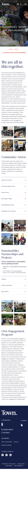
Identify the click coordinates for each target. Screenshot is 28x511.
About (16, 49)
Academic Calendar (6, 445)
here (23, 399)
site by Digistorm (18, 465)
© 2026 (8, 463)
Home (10, 49)
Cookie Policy (8, 465)
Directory (16, 441)
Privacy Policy (21, 463)
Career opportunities (6, 441)
